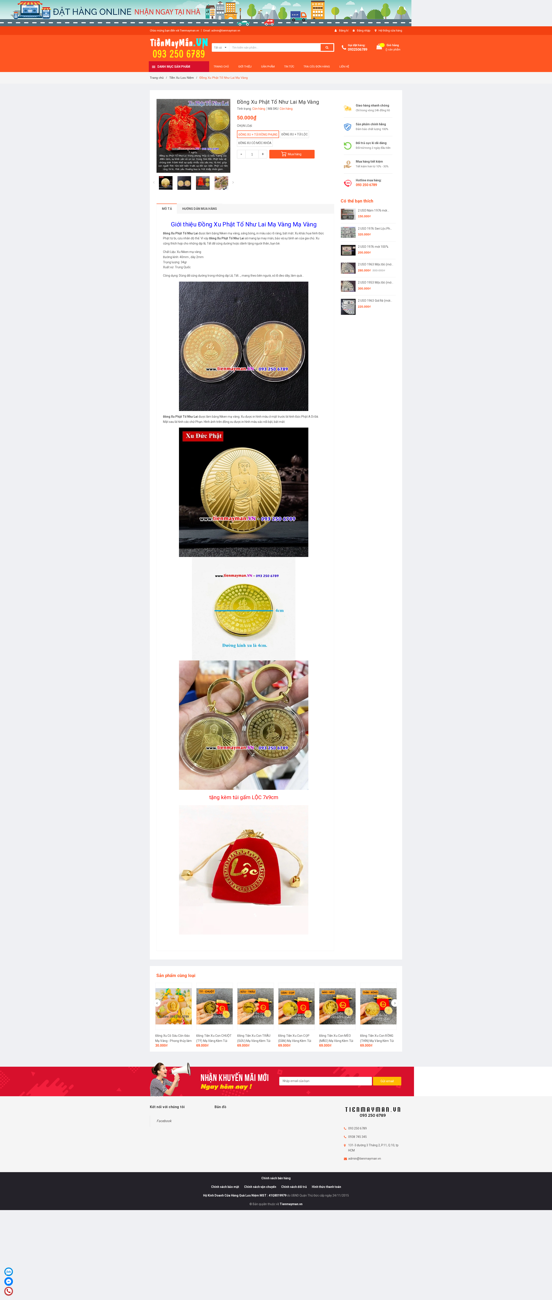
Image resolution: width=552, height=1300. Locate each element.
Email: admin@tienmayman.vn (221, 30)
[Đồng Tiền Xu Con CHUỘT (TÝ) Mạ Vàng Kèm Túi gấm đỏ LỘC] (173, 1006)
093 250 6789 (366, 185)
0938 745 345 (357, 1136)
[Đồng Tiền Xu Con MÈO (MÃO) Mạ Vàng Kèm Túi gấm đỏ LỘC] (296, 1006)
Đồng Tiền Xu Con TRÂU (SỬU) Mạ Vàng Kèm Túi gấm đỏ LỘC (212, 1041)
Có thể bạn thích (357, 201)
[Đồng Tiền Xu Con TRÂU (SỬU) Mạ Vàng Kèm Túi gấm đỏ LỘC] (214, 1006)
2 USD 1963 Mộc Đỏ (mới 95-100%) (375, 265)
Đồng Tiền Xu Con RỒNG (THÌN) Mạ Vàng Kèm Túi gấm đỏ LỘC (336, 1041)
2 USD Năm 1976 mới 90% (372, 211)
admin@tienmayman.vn (364, 1158)
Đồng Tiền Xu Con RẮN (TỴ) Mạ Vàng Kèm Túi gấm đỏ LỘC (375, 1041)
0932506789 (357, 49)
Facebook (164, 1121)
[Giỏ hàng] (379, 47)
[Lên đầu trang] (544, 1291)
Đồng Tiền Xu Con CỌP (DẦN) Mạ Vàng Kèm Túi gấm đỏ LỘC (253, 1041)
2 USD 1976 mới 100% (373, 246)
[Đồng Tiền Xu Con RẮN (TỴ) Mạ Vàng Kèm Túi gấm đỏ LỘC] (378, 1006)
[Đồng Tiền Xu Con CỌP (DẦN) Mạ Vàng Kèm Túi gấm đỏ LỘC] (255, 1006)
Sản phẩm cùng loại (176, 975)
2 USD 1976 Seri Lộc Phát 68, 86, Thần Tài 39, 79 (375, 229)
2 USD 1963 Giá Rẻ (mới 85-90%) (374, 301)
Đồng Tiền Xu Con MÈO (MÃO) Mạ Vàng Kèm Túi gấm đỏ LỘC (295, 1041)
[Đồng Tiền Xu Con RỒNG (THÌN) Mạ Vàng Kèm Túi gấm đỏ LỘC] (337, 1006)
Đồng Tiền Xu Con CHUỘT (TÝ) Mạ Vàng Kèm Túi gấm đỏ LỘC (173, 1041)
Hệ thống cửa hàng (390, 30)
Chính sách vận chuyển (260, 1187)
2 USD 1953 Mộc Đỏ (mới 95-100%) (375, 283)
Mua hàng (294, 154)
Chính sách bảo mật (225, 1187)
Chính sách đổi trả (294, 1187)
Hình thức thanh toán (326, 1187)
